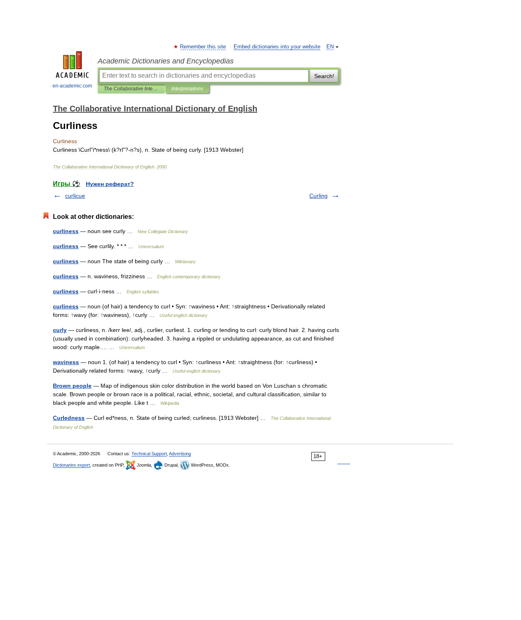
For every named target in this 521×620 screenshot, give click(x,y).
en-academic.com (72, 86)
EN (330, 47)
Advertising (180, 453)
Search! (324, 76)
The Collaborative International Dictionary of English (131, 89)
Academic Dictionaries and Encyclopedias (166, 61)
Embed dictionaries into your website (277, 47)
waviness (66, 362)
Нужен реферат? (110, 184)
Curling (318, 195)
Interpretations (187, 89)
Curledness (69, 418)
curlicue (75, 195)
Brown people (72, 385)
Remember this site (203, 47)
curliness (66, 231)
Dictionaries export (71, 465)
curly (60, 330)
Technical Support (149, 453)
